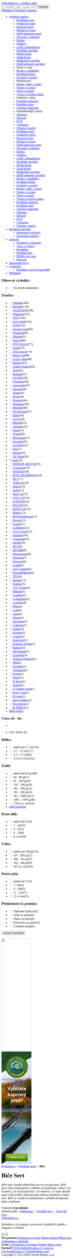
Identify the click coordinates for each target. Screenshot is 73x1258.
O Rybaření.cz (18, 1244)
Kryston (17, 696)
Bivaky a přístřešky (27, 70)
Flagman (18, 332)
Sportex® (18, 640)
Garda (16, 565)
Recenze (21, 259)
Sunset (17, 580)
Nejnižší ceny (44, 1211)
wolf (15, 610)
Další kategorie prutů (28, 33)
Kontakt (32, 1244)
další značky (16, 711)
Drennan (18, 557)
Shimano (21, 114)
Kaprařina (22, 249)
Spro (15, 370)
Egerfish (18, 666)
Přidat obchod (49, 1237)
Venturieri (18, 670)
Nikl (15, 662)
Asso (16, 614)
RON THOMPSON (25, 475)
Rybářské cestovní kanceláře (33, 269)
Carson (17, 636)
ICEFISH (18, 501)
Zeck (16, 396)
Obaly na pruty (25, 91)
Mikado (17, 591)
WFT (16, 317)
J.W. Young (19, 587)
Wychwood (19, 411)
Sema (16, 392)
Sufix (16, 490)
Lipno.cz (48, 1248)
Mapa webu (55, 1244)
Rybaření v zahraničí (28, 242)
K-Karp (17, 681)
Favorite (17, 441)
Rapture (17, 374)
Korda (16, 673)
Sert (15, 460)
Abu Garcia (20, 351)
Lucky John (20, 359)
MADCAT (19, 509)
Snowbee (18, 621)
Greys (16, 419)
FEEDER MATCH (24, 464)
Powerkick (19, 703)
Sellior (16, 628)
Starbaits (18, 535)
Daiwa (17, 340)
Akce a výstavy (25, 246)
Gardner (17, 595)
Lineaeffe (18, 655)
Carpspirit (18, 539)
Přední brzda (23, 53)
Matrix (17, 512)
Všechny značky (26, 128)
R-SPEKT (19, 707)
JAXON (18, 445)
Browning (19, 437)
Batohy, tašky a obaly (29, 84)
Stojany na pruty (26, 87)
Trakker (17, 584)
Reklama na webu (29, 1237)
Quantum (18, 381)
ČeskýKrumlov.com (37, 1251)
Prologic (18, 400)
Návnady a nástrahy (28, 37)
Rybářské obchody (20, 229)
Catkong (18, 625)
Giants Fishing (21, 366)
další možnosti (17, 806)
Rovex (17, 520)
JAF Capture (20, 569)
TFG (16, 576)
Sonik (16, 347)
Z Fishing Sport (22, 688)
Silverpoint (19, 651)
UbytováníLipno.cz (13, 1251)
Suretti (16, 542)
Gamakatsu (19, 599)
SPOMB (18, 550)
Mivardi (21, 118)
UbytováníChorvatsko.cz (27, 1248)
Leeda (16, 524)
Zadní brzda (23, 57)
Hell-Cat (18, 494)
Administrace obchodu (14, 1241)
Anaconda (19, 385)
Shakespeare (20, 554)
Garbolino (19, 527)
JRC (15, 479)
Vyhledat (43, 6)
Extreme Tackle (22, 643)
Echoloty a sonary (27, 77)
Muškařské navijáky (28, 60)
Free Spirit (19, 321)
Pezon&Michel (22, 572)
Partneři (42, 1244)
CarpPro (18, 602)
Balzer (16, 452)
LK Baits (18, 456)
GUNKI (18, 377)
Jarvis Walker (21, 700)
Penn (16, 606)
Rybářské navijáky (27, 50)
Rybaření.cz (8, 1166)
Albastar (18, 426)
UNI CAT (19, 497)
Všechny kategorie (27, 107)
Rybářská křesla (25, 74)
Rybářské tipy (24, 252)
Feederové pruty (26, 23)
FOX (19, 121)
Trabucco (18, 482)
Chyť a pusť (20, 531)
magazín (14, 239)
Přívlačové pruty (26, 30)
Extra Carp (19, 692)
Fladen (17, 685)
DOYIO (18, 505)
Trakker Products (23, 658)
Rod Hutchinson (22, 516)
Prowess (18, 561)
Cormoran (22, 124)
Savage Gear (20, 329)
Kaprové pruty (25, 26)
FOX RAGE (20, 344)
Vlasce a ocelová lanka (30, 94)
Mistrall (17, 422)
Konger (17, 632)
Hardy (16, 677)
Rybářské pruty (25, 20)
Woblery (21, 43)
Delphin (17, 302)
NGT (16, 546)
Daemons (18, 404)
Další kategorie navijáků (30, 64)
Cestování (15, 266)
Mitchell (17, 407)
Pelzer (16, 617)
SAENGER (20, 310)
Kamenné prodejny (27, 236)
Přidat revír (64, 1237)
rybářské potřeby (19, 16)
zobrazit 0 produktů (13, 933)
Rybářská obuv (25, 104)
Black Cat (19, 355)
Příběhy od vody (26, 256)
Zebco (16, 486)
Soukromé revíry (19, 263)
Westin (17, 336)
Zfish (16, 415)
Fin (15, 449)
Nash (16, 430)
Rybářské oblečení (27, 101)
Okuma (17, 389)
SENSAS (18, 471)
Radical (17, 647)
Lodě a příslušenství (28, 47)
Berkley (17, 362)
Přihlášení (7, 10)
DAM (16, 434)
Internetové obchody (28, 232)
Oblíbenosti (26, 1211)
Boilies (20, 40)
